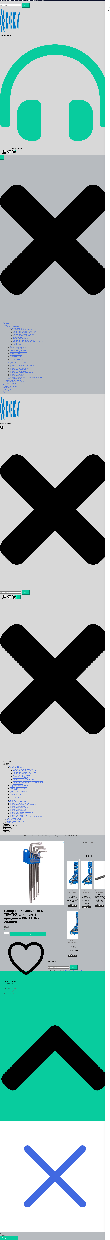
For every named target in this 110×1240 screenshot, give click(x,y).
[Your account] (4, 151)
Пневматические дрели (17, 367)
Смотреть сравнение (9, 1238)
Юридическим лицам (10, 386)
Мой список (7, 387)
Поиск (25, 5)
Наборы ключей (18, 344)
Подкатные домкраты (13, 379)
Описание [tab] (84, 843)
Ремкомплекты (11, 383)
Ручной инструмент (12, 327)
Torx (18, 991)
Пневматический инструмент (16, 362)
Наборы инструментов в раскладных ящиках (28, 343)
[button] (64, 842)
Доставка (6, 384)
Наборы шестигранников (15, 836)
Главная (6, 324)
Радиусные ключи (16, 355)
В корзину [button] (72, 906)
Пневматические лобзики (18, 371)
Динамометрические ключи (19, 346)
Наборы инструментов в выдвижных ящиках (28, 341)
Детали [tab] (92, 843)
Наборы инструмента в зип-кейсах (24, 333)
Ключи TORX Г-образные (18, 350)
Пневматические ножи (17, 374)
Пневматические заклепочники (20, 368)
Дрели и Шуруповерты (13, 380)
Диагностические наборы (21, 336)
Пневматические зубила (18, 370)
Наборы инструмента (17, 328)
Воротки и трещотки (16, 359)
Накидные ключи (15, 353)
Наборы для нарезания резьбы (23, 340)
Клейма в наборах (19, 337)
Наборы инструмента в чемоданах (24, 331)
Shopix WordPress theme (74, 970)
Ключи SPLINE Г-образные (18, 352)
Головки (12, 361)
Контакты (6, 390)
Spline (14, 991)
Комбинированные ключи (18, 347)
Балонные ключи (15, 358)
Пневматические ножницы (18, 376)
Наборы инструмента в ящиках (23, 334)
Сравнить (6, 392)
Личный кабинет (8, 389)
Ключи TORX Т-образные (18, 349)
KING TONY (7, 322)
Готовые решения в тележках (23, 330)
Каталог (5, 325)
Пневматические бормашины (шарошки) (23, 365)
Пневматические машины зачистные (22, 373)
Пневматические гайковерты (19, 364)
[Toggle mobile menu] (2, 157)
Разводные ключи (16, 356)
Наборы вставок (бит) (20, 338)
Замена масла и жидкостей (15, 382)
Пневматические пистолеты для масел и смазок (26, 377)
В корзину (28, 934)
